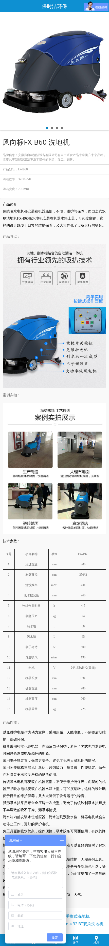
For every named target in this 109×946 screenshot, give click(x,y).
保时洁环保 (54, 6)
